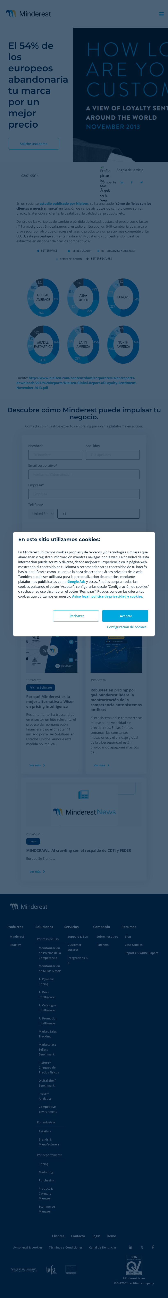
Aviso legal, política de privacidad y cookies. (107, 596)
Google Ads (76, 581)
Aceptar (126, 616)
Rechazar (77, 616)
